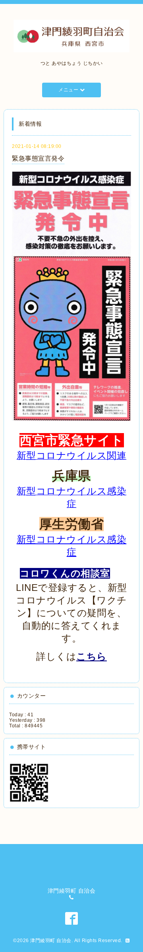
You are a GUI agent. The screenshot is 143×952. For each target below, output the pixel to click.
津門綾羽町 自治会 (51, 940)
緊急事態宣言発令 (38, 158)
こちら (91, 656)
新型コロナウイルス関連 (72, 455)
